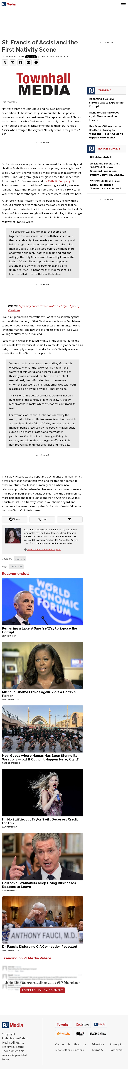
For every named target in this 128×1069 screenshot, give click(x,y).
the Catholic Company (57, 181)
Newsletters (63, 1050)
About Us (79, 1044)
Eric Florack (9, 636)
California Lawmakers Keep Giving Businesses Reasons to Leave (39, 885)
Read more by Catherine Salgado (44, 549)
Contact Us (62, 1044)
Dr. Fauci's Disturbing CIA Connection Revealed (39, 946)
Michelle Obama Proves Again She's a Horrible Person (39, 694)
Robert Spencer (11, 763)
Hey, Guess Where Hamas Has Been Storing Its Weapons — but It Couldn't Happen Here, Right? (40, 757)
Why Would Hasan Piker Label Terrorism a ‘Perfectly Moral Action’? (105, 185)
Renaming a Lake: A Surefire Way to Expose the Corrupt (39, 630)
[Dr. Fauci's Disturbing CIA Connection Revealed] (42, 920)
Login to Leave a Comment (42, 990)
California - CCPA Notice (118, 1050)
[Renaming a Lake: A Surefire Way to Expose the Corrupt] (42, 601)
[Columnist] (14, 535)
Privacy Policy (118, 1044)
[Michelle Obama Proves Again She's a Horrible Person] (42, 665)
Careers (78, 1050)
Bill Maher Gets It (101, 157)
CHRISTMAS (16, 566)
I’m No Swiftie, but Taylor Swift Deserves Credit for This (40, 821)
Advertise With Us (99, 1044)
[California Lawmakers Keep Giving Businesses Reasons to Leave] (42, 856)
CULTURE (20, 558)
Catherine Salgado (13, 56)
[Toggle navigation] (123, 4)
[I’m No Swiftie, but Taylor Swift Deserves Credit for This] (42, 792)
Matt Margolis (10, 699)
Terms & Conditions (99, 1050)
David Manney (9, 827)
